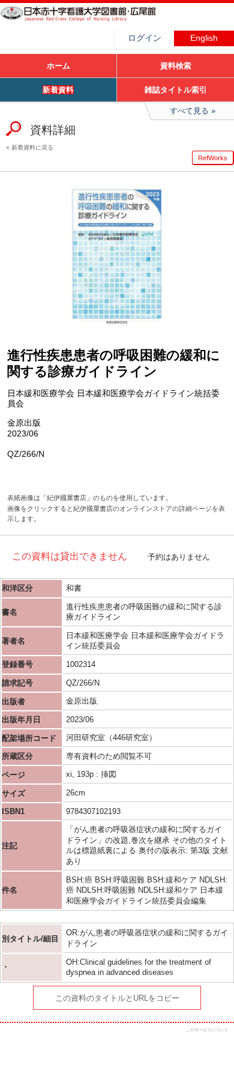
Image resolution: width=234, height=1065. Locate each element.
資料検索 (175, 65)
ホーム (58, 65)
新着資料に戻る (32, 147)
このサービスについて (207, 1030)
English (204, 38)
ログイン (144, 38)
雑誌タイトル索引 (176, 89)
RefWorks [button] (212, 157)
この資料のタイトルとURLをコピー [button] (117, 998)
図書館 (90, 21)
